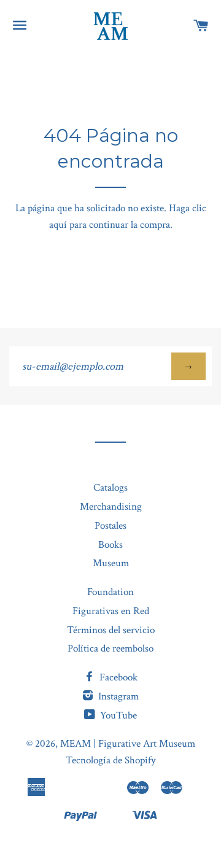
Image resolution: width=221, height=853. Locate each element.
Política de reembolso (110, 648)
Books (110, 544)
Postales (110, 525)
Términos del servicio (111, 630)
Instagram (117, 696)
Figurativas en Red (110, 611)
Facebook (117, 677)
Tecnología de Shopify (111, 760)
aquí (58, 225)
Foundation (110, 592)
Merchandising (111, 506)
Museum (111, 563)
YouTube (117, 715)
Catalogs (110, 487)
